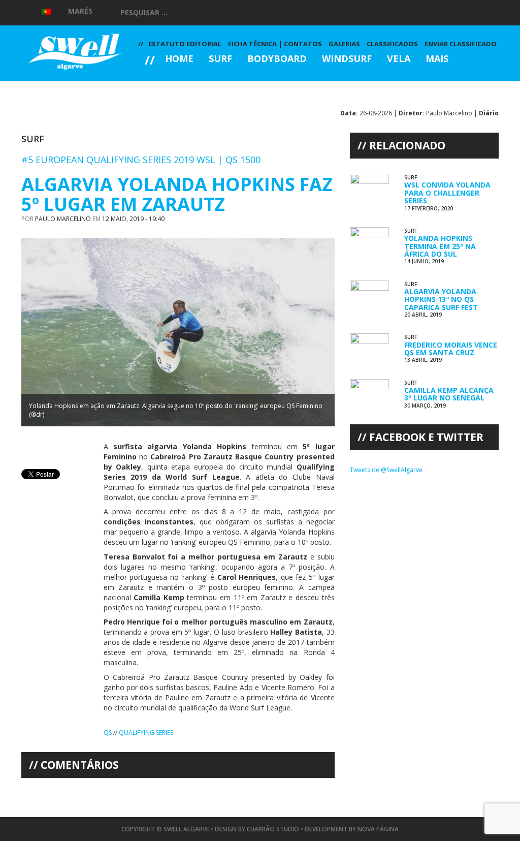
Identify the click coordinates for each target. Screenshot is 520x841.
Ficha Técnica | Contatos (275, 43)
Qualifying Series (146, 732)
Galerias (174, 86)
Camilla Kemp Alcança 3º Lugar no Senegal (449, 393)
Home (179, 59)
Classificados (392, 43)
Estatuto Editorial (184, 43)
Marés (80, 11)
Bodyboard (277, 59)
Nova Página (378, 829)
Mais (437, 59)
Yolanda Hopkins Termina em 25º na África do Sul (440, 246)
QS (108, 732)
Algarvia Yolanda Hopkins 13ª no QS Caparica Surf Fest (441, 299)
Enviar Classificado (461, 43)
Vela (398, 59)
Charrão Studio (273, 829)
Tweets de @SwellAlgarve (386, 469)
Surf (220, 59)
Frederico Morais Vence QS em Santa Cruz (450, 348)
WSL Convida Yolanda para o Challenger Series (447, 192)
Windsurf (347, 59)
